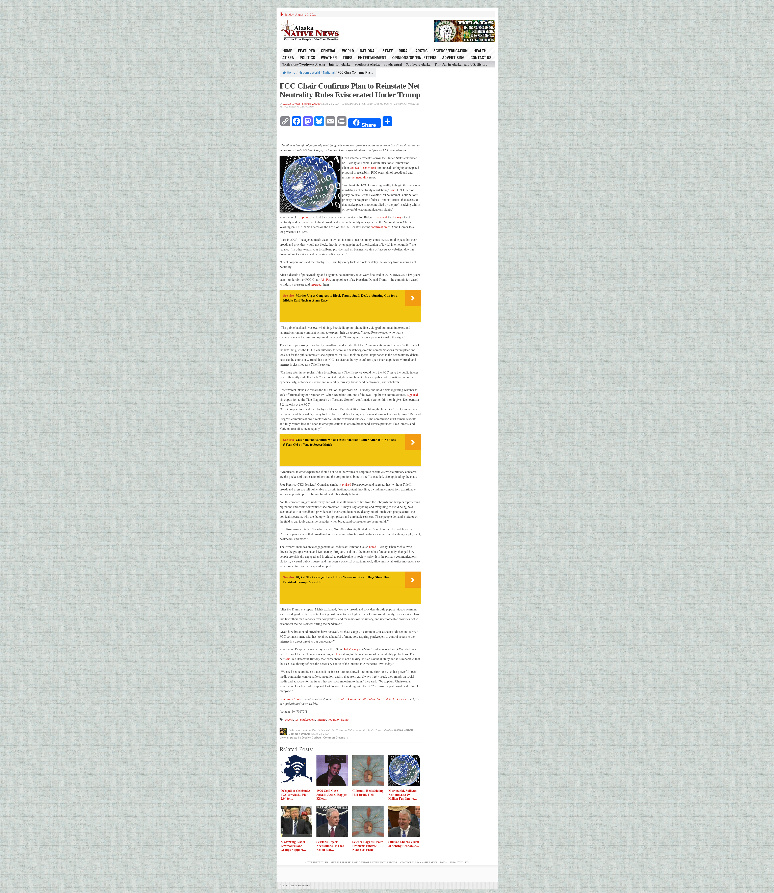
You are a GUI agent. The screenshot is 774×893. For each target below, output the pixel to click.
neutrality (333, 719)
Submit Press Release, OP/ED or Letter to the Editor (364, 862)
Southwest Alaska (367, 64)
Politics (307, 57)
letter (337, 654)
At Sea (288, 57)
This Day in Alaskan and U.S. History (461, 64)
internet (321, 719)
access (289, 719)
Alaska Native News (299, 885)
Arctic (421, 50)
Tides (347, 57)
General (328, 50)
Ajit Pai (325, 279)
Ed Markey (351, 649)
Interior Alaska (340, 64)
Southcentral (393, 64)
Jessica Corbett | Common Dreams (301, 103)
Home (291, 72)
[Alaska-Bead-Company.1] (464, 31)
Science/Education (450, 50)
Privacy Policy (459, 862)
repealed (316, 284)
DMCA (443, 862)
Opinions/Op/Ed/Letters (414, 57)
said (392, 190)
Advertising (453, 57)
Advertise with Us (316, 862)
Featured (306, 50)
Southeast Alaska (418, 64)
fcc (297, 719)
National (368, 50)
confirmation (379, 227)
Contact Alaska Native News (418, 862)
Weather (329, 57)
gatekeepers (307, 719)
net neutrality (360, 177)
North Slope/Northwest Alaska (303, 64)
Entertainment (372, 57)
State (387, 50)
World (348, 50)
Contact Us (480, 57)
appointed (305, 217)
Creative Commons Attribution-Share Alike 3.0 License (371, 699)
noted (372, 547)
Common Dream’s (291, 699)
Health (479, 50)
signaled (412, 394)
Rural (404, 50)
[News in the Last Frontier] (311, 31)
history (397, 217)
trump (345, 719)
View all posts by (291, 737)
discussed (381, 217)
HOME (287, 50)
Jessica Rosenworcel (363, 167)
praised (346, 484)
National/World (309, 72)
